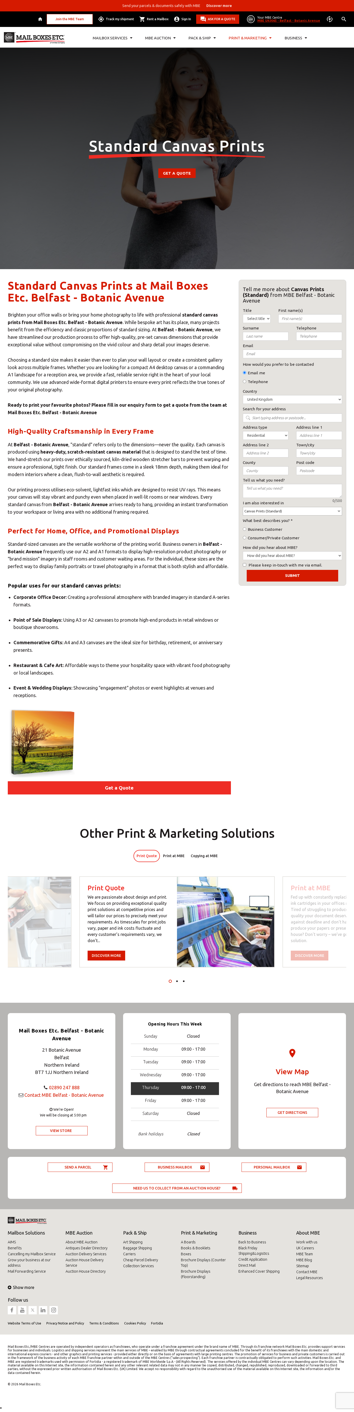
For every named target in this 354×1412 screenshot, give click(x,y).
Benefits (15, 1248)
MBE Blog (304, 1260)
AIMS (12, 1242)
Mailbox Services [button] (110, 38)
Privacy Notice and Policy (65, 1323)
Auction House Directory (86, 1271)
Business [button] (293, 38)
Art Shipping (133, 1242)
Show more (23, 1287)
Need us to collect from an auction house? (177, 1188)
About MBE (308, 1232)
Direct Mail (247, 1265)
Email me (256, 373)
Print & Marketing (199, 1232)
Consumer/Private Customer (273, 538)
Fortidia (157, 1323)
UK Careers (305, 1248)
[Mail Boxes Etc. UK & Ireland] (34, 37)
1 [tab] (170, 981)
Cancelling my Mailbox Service (32, 1254)
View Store (61, 1131)
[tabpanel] (177, 921)
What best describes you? (266, 520)
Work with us (306, 1242)
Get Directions (292, 1112)
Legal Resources (309, 1278)
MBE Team (304, 1254)
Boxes (186, 1254)
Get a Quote (177, 173)
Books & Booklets (195, 1248)
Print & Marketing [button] (248, 38)
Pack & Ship (135, 1232)
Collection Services (138, 1266)
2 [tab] (177, 981)
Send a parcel (78, 1167)
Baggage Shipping (137, 1248)
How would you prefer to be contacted (278, 364)
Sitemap (302, 1266)
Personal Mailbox (272, 1167)
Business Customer (265, 529)
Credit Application (252, 1259)
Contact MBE (306, 1272)
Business (247, 1232)
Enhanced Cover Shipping (259, 1271)
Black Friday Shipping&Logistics (253, 1251)
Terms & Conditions (104, 1323)
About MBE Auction (81, 1242)
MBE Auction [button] (158, 38)
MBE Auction (79, 1232)
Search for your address (264, 409)
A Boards (188, 1242)
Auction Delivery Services (86, 1254)
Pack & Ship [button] (199, 38)
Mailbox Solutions (26, 1232)
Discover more (106, 956)
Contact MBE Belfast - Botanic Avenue (64, 1095)
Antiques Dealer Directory (87, 1248)
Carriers (129, 1254)
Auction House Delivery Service (85, 1262)
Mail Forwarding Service (27, 1271)
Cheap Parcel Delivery (140, 1260)
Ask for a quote (221, 19)
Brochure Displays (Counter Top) (203, 1262)
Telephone (258, 381)
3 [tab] (184, 981)
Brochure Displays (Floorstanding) (195, 1274)
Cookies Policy (135, 1323)
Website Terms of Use (24, 1323)
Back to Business (252, 1242)
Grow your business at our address (29, 1262)
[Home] (41, 19)
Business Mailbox (175, 1167)
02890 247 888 (64, 1087)
